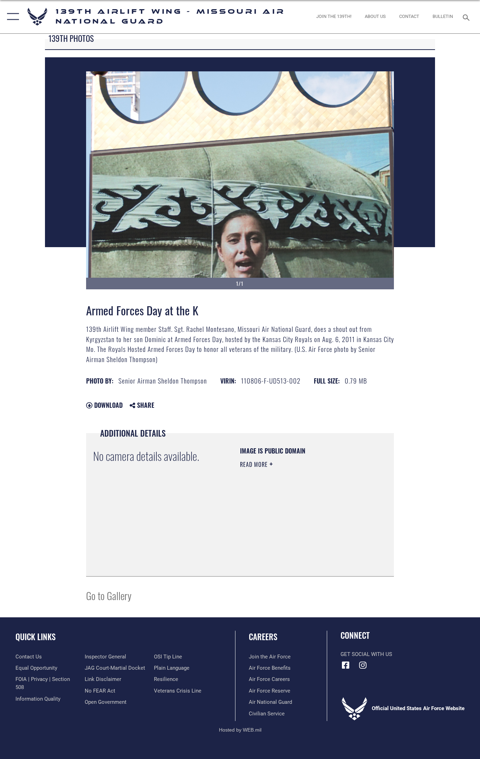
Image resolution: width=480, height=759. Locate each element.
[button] (11, 16)
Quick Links (35, 637)
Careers (263, 637)
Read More (255, 464)
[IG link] (363, 665)
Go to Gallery (108, 595)
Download (107, 405)
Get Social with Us (366, 654)
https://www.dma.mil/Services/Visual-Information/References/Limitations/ (282, 533)
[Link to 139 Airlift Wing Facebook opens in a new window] (345, 665)
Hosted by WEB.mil (240, 730)
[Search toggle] (467, 17)
